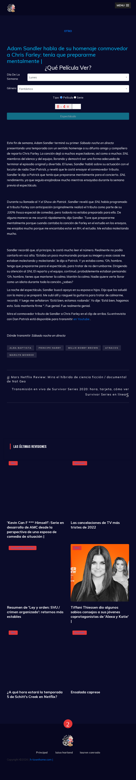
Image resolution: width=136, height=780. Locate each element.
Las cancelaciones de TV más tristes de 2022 (95, 524)
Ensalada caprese (85, 692)
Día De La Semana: (13, 76)
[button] (123, 5)
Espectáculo (68, 116)
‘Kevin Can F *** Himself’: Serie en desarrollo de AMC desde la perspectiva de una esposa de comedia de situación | (35, 529)
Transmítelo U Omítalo (22, 547)
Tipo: (56, 97)
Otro (68, 31)
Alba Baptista (21, 347)
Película (67, 97)
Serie (79, 97)
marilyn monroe (22, 355)
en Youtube (81, 319)
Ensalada (80, 632)
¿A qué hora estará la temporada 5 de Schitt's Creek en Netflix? (35, 694)
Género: (12, 88)
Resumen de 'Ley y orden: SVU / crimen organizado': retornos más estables (35, 612)
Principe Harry (50, 347)
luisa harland (64, 752)
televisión (80, 463)
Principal (42, 752)
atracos (111, 347)
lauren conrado (90, 752)
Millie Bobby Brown (83, 347)
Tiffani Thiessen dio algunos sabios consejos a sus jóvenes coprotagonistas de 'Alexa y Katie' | (100, 614)
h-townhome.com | (41, 759)
